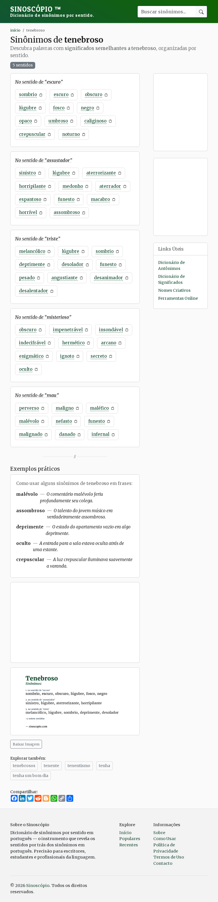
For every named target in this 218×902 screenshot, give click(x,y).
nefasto (64, 421)
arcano (108, 342)
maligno (65, 408)
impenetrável (68, 329)
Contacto (162, 863)
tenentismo (79, 765)
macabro (100, 199)
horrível (28, 212)
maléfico (99, 408)
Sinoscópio (52, 11)
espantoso (30, 199)
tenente (51, 765)
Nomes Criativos (174, 290)
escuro (61, 94)
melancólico (32, 251)
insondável (111, 329)
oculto (25, 369)
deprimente (32, 264)
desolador (72, 264)
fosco (58, 108)
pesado (27, 277)
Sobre (159, 832)
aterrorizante (101, 173)
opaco (25, 121)
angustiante (64, 277)
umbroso (58, 121)
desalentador (33, 290)
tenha (104, 765)
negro (87, 108)
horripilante (32, 186)
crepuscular (32, 134)
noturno (71, 134)
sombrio (28, 94)
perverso (29, 408)
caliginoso (95, 121)
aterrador (110, 186)
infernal (100, 434)
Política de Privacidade (165, 848)
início (15, 30)
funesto (66, 199)
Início (125, 832)
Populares (129, 838)
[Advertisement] (75, 622)
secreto (99, 356)
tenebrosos (24, 765)
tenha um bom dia (30, 775)
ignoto (67, 356)
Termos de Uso (168, 857)
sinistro (27, 173)
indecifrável (32, 342)
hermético (73, 342)
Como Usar (164, 838)
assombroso (67, 212)
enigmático (31, 356)
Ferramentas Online (178, 298)
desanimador (108, 277)
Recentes (128, 844)
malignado (30, 434)
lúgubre (27, 108)
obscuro (93, 94)
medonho (72, 186)
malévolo (29, 421)
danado (67, 434)
